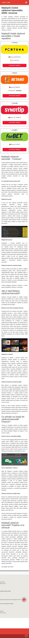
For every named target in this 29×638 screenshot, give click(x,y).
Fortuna (8, 285)
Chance (12, 439)
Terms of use (7, 591)
